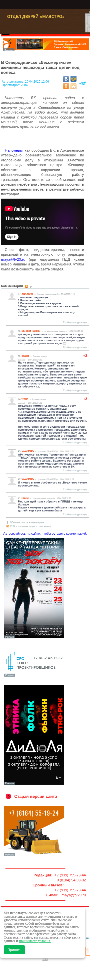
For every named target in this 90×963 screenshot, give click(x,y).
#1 (19, 498)
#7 (19, 294)
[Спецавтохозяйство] (34, 855)
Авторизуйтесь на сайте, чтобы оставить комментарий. (45, 533)
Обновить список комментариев (27, 522)
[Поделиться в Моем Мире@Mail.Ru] (73, 79)
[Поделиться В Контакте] (66, 79)
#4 (19, 399)
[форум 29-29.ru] (34, 676)
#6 (19, 331)
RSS (45, 959)
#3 (19, 451)
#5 (19, 356)
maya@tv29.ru (13, 259)
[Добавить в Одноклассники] (66, 86)
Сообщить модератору (75, 322)
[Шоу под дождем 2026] (34, 637)
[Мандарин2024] (46, 50)
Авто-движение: (13, 81)
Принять (14, 950)
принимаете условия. (35, 941)
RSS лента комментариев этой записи (30, 526)
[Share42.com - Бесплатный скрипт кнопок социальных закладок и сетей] (73, 86)
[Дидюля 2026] (34, 784)
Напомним (13, 150)
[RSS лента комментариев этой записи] (26, 286)
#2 (19, 479)
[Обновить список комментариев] (31, 286)
